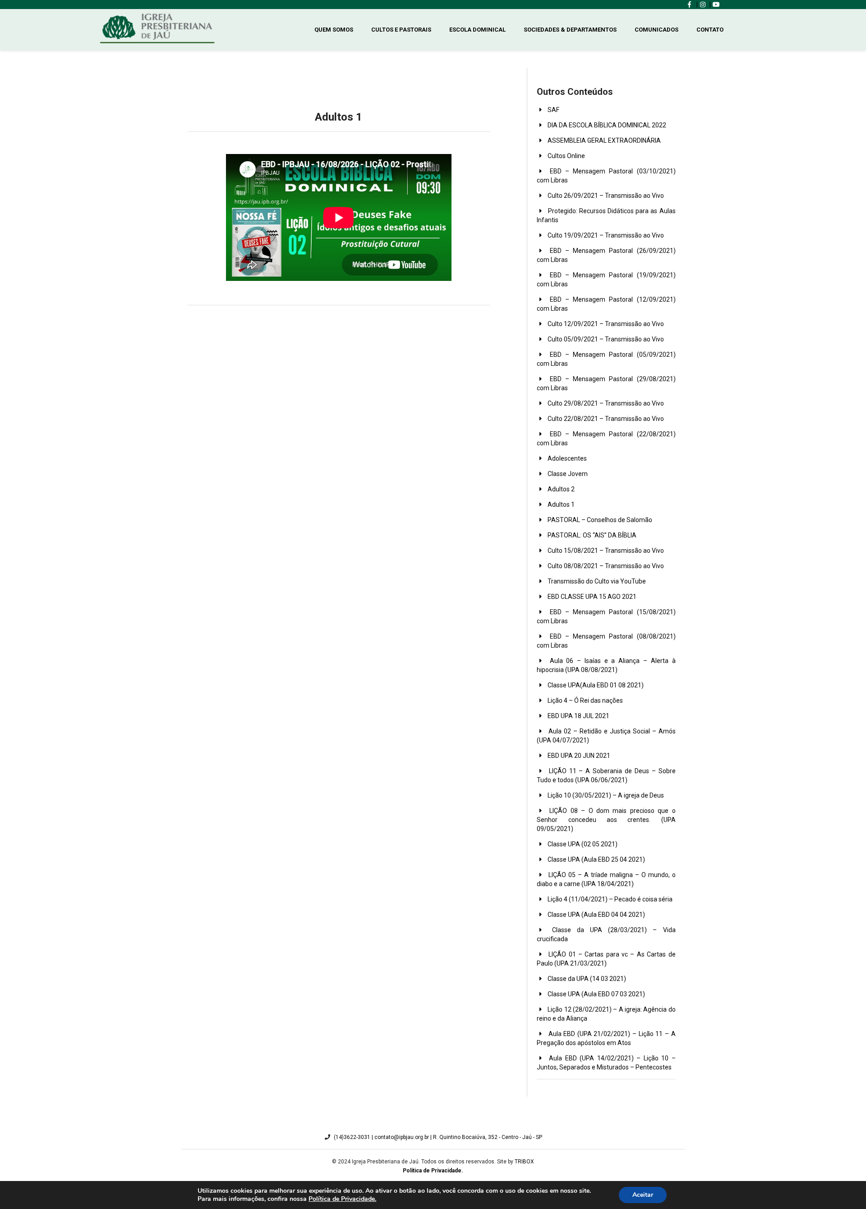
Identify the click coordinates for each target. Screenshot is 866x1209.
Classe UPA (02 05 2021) (581, 844)
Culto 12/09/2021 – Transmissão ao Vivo (605, 323)
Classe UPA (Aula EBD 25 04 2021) (595, 859)
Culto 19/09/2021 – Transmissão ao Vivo (605, 235)
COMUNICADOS (656, 29)
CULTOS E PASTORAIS (401, 29)
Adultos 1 (560, 504)
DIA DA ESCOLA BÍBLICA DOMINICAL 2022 (606, 125)
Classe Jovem (567, 473)
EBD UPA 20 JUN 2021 (578, 755)
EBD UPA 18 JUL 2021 (577, 715)
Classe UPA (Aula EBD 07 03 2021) (595, 994)
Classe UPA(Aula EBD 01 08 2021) (595, 685)
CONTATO (709, 29)
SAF (552, 109)
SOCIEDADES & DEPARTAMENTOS (570, 29)
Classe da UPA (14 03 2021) (586, 978)
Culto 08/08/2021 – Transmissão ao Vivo (605, 565)
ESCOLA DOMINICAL (477, 29)
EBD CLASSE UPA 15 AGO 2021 (591, 596)
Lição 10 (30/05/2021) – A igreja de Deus (605, 795)
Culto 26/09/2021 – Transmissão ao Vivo (605, 195)
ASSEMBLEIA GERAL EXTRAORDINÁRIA (603, 140)
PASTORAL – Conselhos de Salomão (599, 519)
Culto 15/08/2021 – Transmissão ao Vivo (605, 550)
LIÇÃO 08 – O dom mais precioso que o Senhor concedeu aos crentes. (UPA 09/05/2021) (606, 819)
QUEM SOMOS (333, 29)
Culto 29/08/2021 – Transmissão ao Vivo (605, 403)
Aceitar (642, 1194)
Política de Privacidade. (342, 1199)
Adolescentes (566, 458)
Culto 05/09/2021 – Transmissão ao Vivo (605, 339)
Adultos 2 (560, 489)
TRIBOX (524, 1161)
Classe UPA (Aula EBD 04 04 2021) (595, 914)
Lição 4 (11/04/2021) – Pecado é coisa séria (609, 899)
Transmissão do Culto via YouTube (596, 581)
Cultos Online (565, 155)
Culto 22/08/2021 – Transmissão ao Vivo (605, 418)
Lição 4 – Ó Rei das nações (584, 700)
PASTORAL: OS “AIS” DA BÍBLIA (591, 535)
